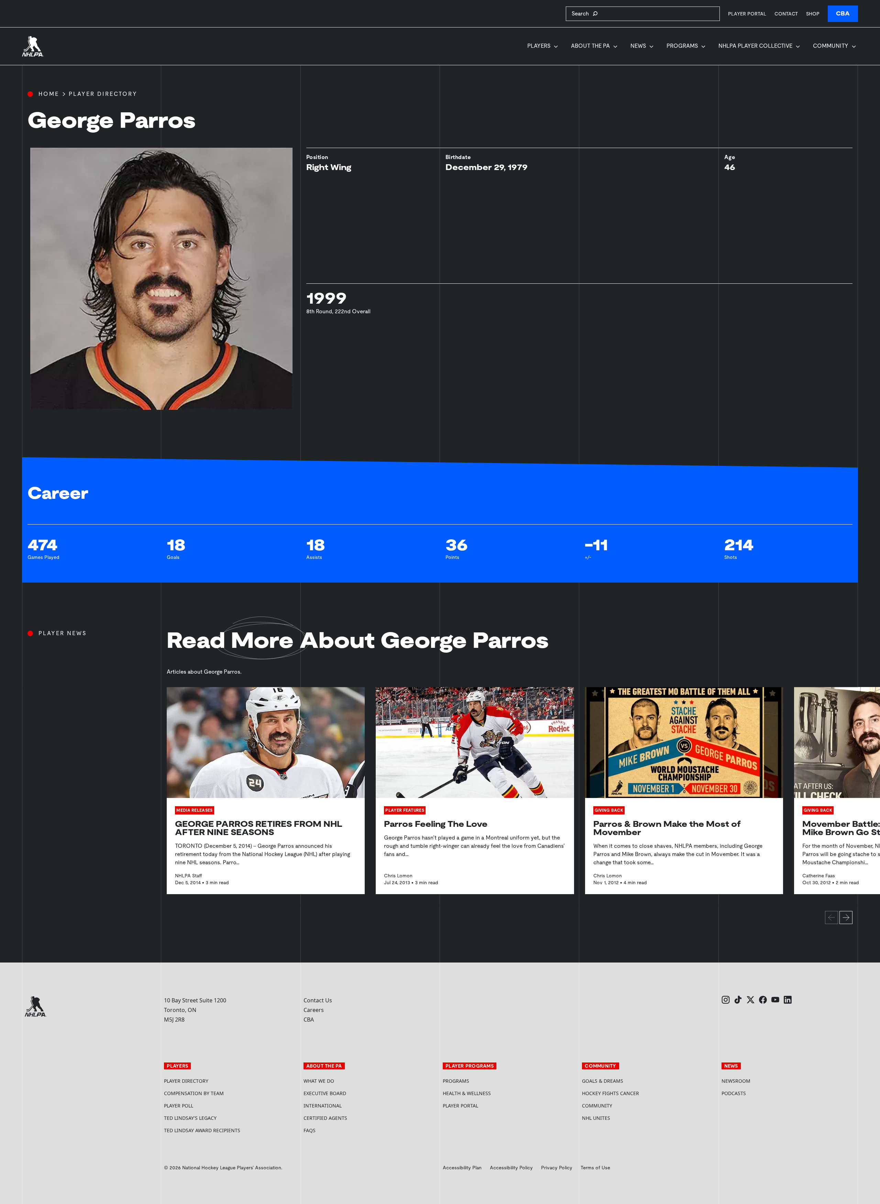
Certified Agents (325, 1118)
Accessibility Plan (462, 1167)
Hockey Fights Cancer (610, 1093)
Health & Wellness (467, 1093)
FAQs (310, 1130)
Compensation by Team (194, 1093)
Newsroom (736, 1081)
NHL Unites (622, 1118)
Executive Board (325, 1093)
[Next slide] (845, 917)
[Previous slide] (831, 917)
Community (830, 46)
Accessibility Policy (511, 1167)
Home (48, 94)
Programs (682, 46)
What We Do (319, 1081)
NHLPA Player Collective (755, 46)
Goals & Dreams (602, 1081)
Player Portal (747, 13)
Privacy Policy (556, 1167)
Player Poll (178, 1105)
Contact (786, 13)
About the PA (590, 46)
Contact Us (318, 1000)
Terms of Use (595, 1167)
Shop (813, 13)
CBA (843, 13)
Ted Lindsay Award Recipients (202, 1130)
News (638, 46)
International (323, 1105)
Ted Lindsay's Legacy (190, 1118)
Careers (314, 1010)
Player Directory (103, 94)
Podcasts (734, 1093)
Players (538, 46)
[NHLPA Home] (33, 46)
